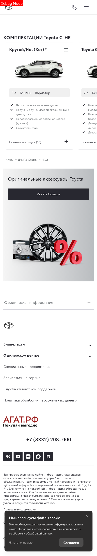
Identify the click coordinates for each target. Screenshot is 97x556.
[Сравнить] (66, 50)
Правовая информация (19, 509)
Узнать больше (48, 194)
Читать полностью (20, 542)
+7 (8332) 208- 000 (48, 438)
